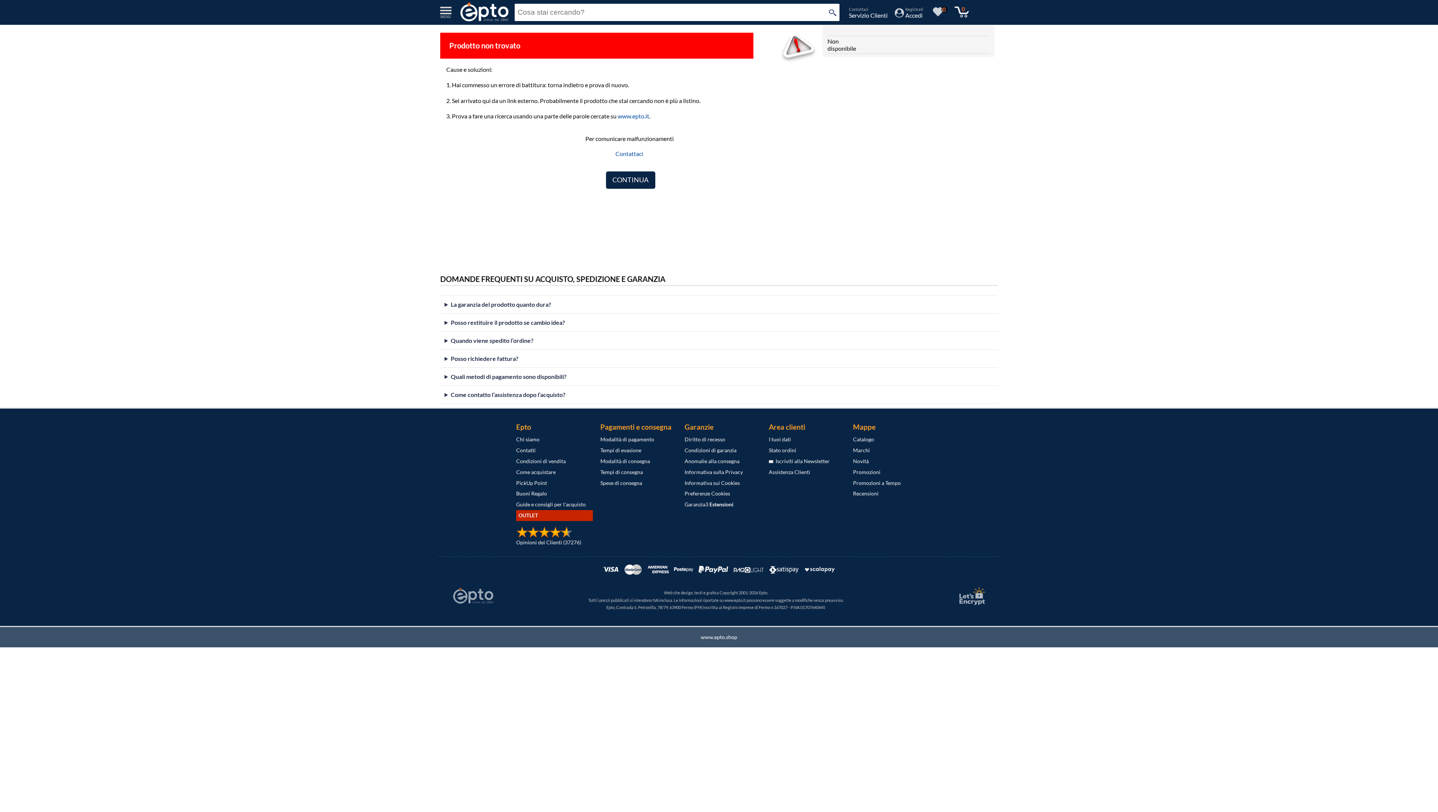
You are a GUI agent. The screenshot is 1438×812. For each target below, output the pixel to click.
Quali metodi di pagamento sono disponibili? (509, 376)
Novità (861, 461)
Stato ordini (782, 450)
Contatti (526, 450)
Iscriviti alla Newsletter (801, 461)
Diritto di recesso (705, 439)
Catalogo (863, 439)
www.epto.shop (719, 637)
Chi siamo (527, 439)
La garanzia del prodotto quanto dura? (501, 304)
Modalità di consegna (625, 461)
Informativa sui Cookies (712, 483)
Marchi (861, 450)
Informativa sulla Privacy (714, 472)
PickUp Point (531, 483)
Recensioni (866, 493)
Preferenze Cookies (707, 493)
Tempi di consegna (621, 472)
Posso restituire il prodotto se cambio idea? (508, 322)
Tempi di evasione (620, 450)
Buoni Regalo (531, 493)
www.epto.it (633, 116)
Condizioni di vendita (541, 461)
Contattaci (629, 153)
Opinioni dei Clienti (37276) (548, 542)
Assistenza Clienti (789, 472)
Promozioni (866, 472)
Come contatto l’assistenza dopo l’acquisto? (508, 394)
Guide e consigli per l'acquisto (551, 504)
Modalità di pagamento (627, 439)
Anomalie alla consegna (712, 461)
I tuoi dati (780, 439)
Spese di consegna (621, 483)
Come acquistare (536, 472)
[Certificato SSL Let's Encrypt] (971, 596)
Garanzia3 (709, 504)
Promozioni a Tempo (877, 483)
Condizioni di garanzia (710, 450)
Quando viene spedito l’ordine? (492, 340)
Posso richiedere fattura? (484, 358)
